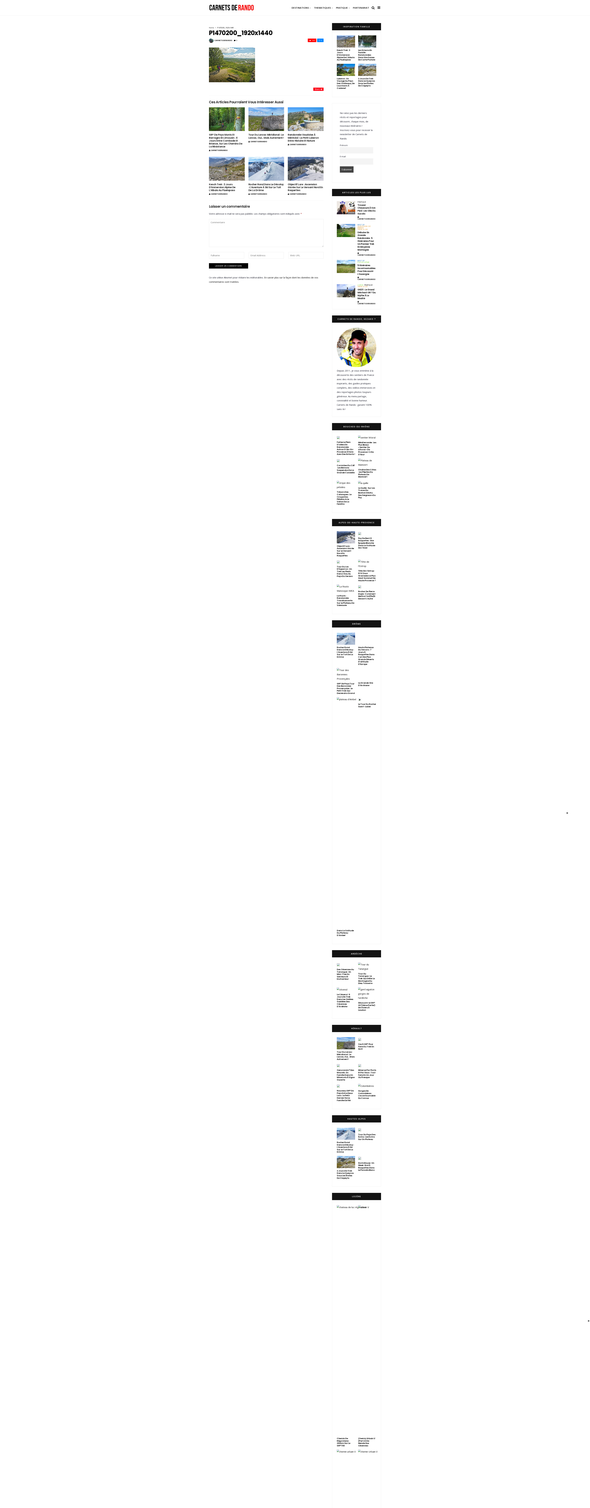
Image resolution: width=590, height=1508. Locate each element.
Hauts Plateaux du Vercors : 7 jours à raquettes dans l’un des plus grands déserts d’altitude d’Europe (366, 950)
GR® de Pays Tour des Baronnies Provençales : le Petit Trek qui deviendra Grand (346, 983)
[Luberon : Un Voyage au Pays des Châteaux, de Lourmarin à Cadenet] (346, 70)
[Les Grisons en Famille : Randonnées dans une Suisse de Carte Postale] (367, 41)
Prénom (344, 145)
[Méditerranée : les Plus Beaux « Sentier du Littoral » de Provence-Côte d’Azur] (367, 437)
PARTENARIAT (361, 7)
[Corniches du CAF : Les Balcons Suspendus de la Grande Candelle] (338, 460)
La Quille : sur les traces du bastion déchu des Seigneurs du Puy (367, 493)
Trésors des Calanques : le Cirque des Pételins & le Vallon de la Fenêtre (344, 498)
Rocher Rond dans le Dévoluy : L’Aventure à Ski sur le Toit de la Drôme (266, 187)
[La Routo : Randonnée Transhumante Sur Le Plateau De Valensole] (346, 588)
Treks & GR (363, 229)
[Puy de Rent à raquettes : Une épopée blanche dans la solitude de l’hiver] (359, 533)
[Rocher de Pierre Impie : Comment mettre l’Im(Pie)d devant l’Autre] (359, 586)
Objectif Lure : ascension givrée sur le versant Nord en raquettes (305, 187)
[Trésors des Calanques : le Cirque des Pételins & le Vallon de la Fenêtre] (346, 485)
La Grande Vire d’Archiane (365, 1274)
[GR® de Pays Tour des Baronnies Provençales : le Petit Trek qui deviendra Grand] (346, 969)
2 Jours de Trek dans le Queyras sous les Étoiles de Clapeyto (366, 82)
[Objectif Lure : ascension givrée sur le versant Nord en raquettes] (306, 169)
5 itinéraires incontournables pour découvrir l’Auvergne (367, 270)
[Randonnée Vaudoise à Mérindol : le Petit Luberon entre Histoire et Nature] (306, 119)
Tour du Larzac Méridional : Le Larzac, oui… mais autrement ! (266, 136)
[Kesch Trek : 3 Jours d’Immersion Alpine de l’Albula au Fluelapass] (227, 169)
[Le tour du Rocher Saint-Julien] (359, 1281)
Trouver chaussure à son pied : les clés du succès (367, 209)
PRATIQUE (342, 7)
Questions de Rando (364, 227)
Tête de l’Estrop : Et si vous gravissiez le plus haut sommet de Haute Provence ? (367, 575)
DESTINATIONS (300, 7)
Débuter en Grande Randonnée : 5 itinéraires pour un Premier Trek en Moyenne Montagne (366, 241)
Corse (361, 285)
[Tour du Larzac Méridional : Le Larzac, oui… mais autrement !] (266, 119)
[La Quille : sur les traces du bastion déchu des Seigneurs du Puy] (363, 483)
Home (211, 27)
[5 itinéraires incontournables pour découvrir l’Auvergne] (346, 266)
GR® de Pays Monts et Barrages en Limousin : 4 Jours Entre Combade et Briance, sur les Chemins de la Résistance (225, 140)
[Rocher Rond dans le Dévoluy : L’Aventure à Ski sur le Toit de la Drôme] (266, 169)
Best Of (361, 225)
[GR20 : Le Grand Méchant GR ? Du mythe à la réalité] (346, 290)
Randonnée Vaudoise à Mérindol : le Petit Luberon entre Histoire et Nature (303, 137)
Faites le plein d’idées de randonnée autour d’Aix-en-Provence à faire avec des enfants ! (346, 448)
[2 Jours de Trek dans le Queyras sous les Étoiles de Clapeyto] (367, 70)
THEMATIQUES (322, 7)
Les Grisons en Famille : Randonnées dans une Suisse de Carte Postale (366, 55)
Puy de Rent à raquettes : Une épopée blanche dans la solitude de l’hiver (366, 543)
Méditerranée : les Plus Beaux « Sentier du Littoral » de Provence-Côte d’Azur (367, 448)
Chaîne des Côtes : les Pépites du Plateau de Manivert (367, 473)
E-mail (343, 156)
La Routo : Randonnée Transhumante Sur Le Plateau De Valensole (345, 600)
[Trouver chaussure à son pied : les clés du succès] (346, 207)
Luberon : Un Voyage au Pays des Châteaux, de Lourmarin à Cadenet (346, 83)
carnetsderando (223, 40)
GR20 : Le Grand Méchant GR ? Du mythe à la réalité (367, 294)
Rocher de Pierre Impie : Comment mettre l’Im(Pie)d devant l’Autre (367, 595)
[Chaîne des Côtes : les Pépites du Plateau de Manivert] (367, 462)
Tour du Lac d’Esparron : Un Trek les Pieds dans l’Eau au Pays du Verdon (345, 571)
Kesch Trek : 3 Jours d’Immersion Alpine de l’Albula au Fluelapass (222, 187)
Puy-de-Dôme (364, 262)
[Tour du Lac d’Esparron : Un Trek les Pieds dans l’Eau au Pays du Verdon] (338, 562)
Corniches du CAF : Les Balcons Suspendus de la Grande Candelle (346, 469)
